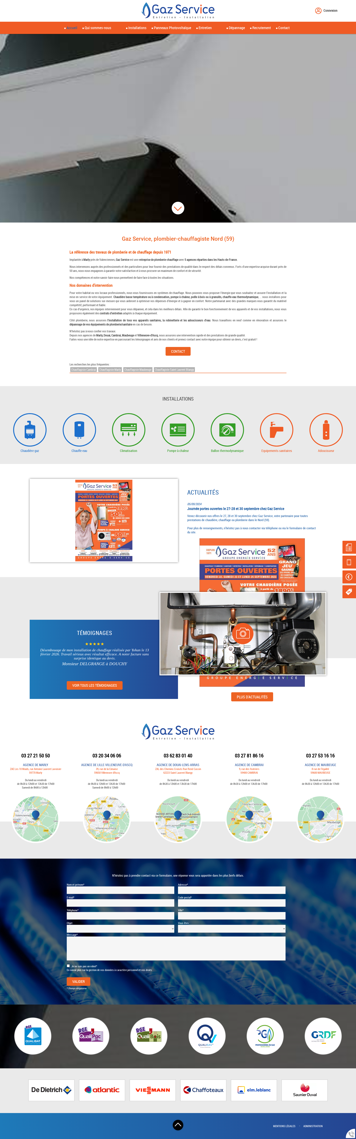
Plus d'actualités (252, 548)
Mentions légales (284, 1126)
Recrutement (261, 27)
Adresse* (183, 884)
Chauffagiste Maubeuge (137, 370)
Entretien (205, 27)
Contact (178, 351)
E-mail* (70, 897)
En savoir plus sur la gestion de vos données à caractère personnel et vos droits (109, 970)
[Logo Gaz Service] (178, 11)
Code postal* (185, 897)
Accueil (72, 27)
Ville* (181, 910)
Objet (69, 923)
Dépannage (237, 27)
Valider (78, 981)
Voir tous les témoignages (94, 685)
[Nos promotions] (349, 591)
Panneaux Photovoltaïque (172, 27)
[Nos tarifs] (349, 576)
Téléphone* (73, 910)
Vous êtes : (184, 923)
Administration (313, 1126)
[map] (36, 819)
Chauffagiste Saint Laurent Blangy (174, 370)
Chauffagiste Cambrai (83, 370)
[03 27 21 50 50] (349, 562)
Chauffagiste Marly (110, 370)
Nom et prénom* (75, 884)
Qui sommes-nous (98, 27)
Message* (72, 934)
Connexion (330, 10)
